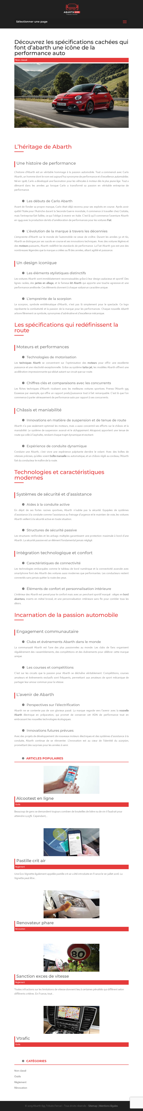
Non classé (21, 60)
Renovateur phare (35, 922)
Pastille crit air (31, 860)
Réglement (20, 866)
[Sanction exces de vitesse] (71, 969)
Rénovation (20, 929)
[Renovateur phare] (71, 916)
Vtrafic (23, 1038)
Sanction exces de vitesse (42, 976)
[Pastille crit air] (71, 853)
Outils (17, 804)
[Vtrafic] (71, 1031)
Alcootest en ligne (35, 798)
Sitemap (92, 1105)
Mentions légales (108, 1105)
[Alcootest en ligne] (71, 791)
